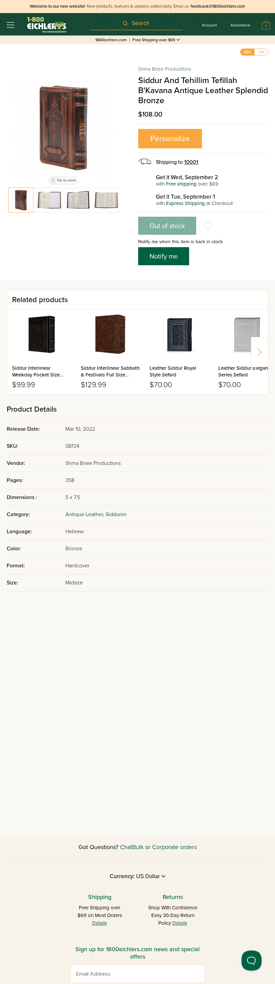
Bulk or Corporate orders (164, 847)
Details (99, 923)
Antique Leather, (85, 514)
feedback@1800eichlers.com (217, 6)
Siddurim (116, 514)
